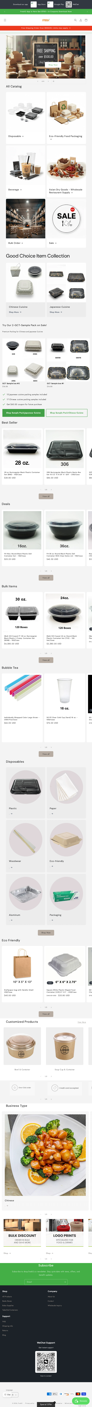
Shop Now (46, 932)
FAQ (4, 1321)
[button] (5, 20)
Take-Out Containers (10, 1310)
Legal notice (82, 1406)
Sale (51, 243)
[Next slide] (48, 81)
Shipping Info (7, 1326)
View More (82, 1022)
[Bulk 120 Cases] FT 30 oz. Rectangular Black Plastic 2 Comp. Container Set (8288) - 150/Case (20, 638)
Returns (5, 1330)
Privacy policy (29, 1403)
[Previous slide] (37, 81)
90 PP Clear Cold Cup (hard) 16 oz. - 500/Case (62, 718)
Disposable (14, 136)
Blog (4, 1335)
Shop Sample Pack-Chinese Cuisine (66, 412)
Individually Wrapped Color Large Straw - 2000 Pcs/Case (21, 718)
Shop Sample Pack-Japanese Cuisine (23, 412)
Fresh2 (20, 1403)
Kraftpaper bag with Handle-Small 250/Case (18, 991)
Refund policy (69, 1403)
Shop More (14, 312)
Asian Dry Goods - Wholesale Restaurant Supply (65, 191)
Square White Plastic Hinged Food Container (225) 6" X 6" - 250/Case (61, 991)
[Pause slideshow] (54, 81)
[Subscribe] (64, 1282)
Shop (46, 64)
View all (46, 496)
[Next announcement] (87, 11)
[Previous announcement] (4, 11)
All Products (7, 1296)
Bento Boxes (7, 1301)
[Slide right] (51, 489)
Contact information (56, 1403)
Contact (51, 1301)
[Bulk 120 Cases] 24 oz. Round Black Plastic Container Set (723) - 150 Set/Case (62, 638)
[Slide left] (40, 489)
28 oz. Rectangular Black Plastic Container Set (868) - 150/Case (22, 473)
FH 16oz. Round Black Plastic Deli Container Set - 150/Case (18, 555)
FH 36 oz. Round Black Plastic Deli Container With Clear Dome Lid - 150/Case (65, 555)
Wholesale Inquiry (55, 1305)
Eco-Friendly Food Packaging (65, 136)
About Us (51, 1296)
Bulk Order (14, 243)
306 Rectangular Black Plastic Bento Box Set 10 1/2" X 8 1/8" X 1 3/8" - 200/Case (64, 473)
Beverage (13, 189)
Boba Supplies (8, 1305)
